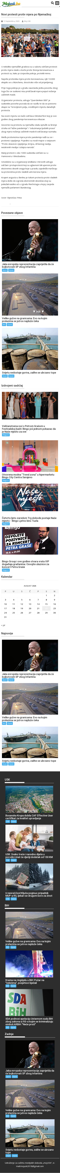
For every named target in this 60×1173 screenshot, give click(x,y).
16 (54, 604)
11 (13, 604)
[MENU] (57, 3)
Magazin (6, 435)
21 (38, 608)
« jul (3, 625)
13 (30, 604)
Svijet (7, 203)
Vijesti (14, 203)
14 (38, 604)
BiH (4, 324)
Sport (5, 270)
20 (30, 608)
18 (13, 608)
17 (5, 608)
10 (5, 604)
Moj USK (27, 21)
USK (7, 821)
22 (46, 608)
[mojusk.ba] (11, 4)
